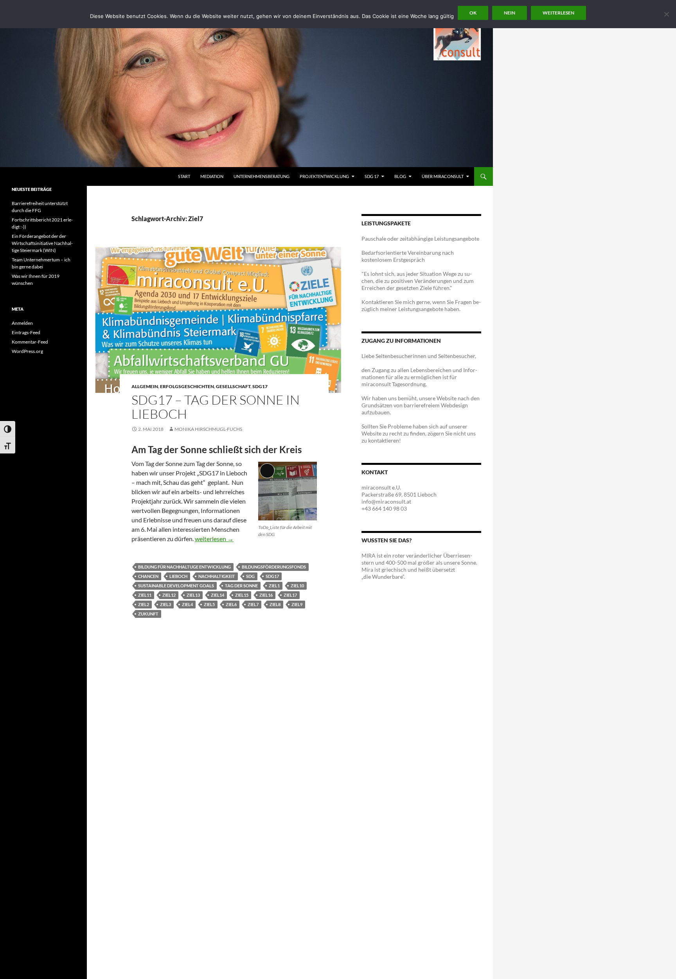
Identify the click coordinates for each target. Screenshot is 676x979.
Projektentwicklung (324, 176)
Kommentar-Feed (30, 342)
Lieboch (178, 576)
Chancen (148, 576)
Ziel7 (253, 604)
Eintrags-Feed (26, 332)
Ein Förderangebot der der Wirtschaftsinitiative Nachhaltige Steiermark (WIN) (42, 243)
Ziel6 (231, 604)
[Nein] (666, 14)
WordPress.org (27, 351)
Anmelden (22, 323)
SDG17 (260, 386)
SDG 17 (372, 176)
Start (184, 176)
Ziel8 (275, 604)
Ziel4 (187, 604)
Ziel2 (143, 604)
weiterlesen (214, 538)
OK (472, 13)
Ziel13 (193, 594)
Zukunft (148, 613)
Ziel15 (241, 594)
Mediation (211, 176)
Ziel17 (290, 594)
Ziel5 (209, 604)
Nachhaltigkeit (216, 576)
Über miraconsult (443, 176)
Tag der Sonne (241, 585)
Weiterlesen (558, 13)
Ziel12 (169, 594)
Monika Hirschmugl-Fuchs (208, 429)
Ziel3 (165, 604)
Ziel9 (296, 604)
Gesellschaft (233, 386)
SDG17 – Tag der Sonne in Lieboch (215, 407)
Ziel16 (266, 594)
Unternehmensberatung (261, 176)
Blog (400, 176)
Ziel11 (144, 594)
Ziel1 (274, 585)
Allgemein (144, 386)
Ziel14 (217, 594)
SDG (250, 576)
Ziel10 (297, 585)
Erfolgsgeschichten (187, 386)
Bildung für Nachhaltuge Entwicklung (184, 566)
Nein (509, 13)
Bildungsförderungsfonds (274, 566)
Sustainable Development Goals (176, 585)
